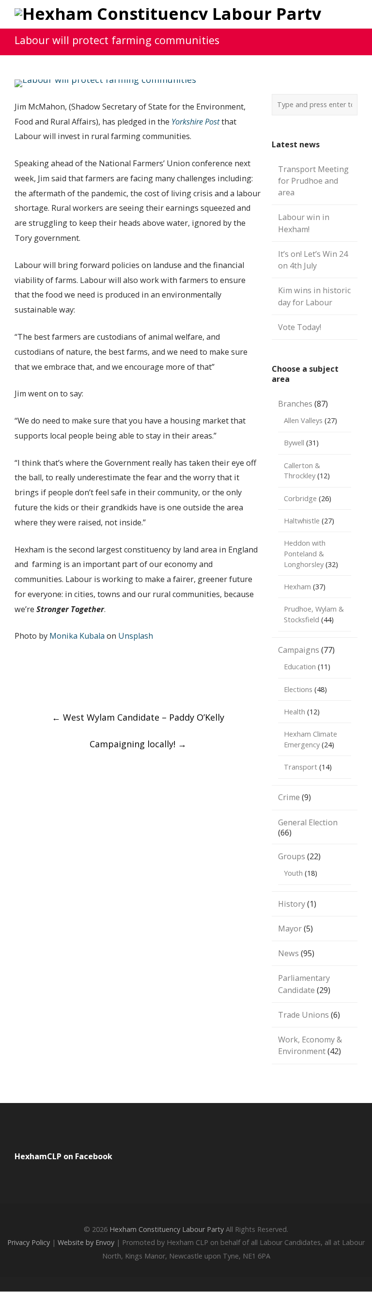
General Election (308, 822)
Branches (295, 403)
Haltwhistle (302, 520)
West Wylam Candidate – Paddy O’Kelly (138, 717)
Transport (300, 767)
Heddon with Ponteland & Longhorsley (305, 553)
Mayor (290, 928)
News (288, 953)
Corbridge (300, 498)
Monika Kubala (77, 635)
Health (294, 711)
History (291, 903)
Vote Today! (299, 327)
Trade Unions (303, 1014)
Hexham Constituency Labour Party (166, 1229)
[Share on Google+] (96, 683)
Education (300, 666)
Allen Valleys (303, 420)
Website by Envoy (86, 1242)
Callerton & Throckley (302, 470)
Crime (289, 797)
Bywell (294, 442)
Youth (293, 873)
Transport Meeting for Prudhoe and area (313, 181)
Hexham (297, 586)
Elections (298, 689)
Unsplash (135, 635)
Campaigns (298, 650)
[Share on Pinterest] (165, 683)
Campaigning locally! (138, 744)
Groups (291, 856)
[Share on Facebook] (27, 683)
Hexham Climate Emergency (310, 739)
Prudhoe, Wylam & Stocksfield (314, 614)
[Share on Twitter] (62, 683)
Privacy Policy (28, 1242)
